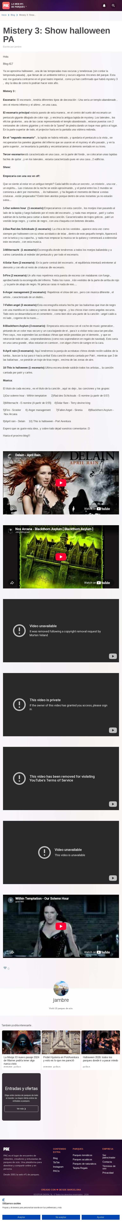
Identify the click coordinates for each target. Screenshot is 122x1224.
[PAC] (6, 5)
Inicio (4, 15)
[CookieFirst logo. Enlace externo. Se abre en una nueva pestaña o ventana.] (3, 1200)
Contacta (107, 1161)
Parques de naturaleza (84, 1163)
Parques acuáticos (82, 1159)
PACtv (56, 1171)
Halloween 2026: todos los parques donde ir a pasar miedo (100, 1059)
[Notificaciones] (104, 6)
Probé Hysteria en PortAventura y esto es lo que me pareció (61, 1059)
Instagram (58, 1166)
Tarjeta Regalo (80, 1168)
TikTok (56, 1162)
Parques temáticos (82, 1155)
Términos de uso (108, 1167)
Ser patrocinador (108, 1156)
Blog (13, 15)
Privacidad (107, 1172)
